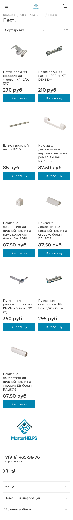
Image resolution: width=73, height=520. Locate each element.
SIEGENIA (27, 15)
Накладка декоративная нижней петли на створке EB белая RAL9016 (17, 381)
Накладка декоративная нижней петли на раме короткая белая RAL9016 (17, 230)
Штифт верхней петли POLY (16, 147)
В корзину (19, 98)
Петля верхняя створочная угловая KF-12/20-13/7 (17, 77)
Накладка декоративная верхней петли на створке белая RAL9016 (52, 230)
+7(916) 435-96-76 (21, 457)
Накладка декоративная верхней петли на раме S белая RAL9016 (52, 153)
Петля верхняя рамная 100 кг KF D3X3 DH (52, 75)
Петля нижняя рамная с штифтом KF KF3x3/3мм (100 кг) (18, 306)
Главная (9, 15)
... (42, 15)
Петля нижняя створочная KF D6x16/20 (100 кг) (51, 304)
